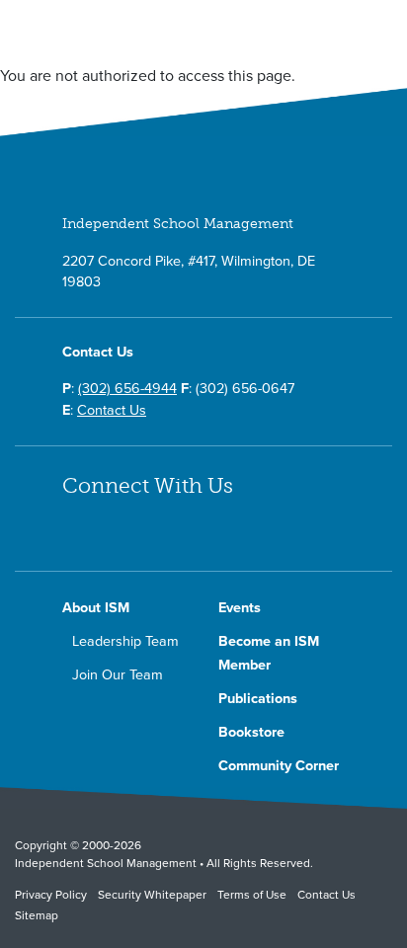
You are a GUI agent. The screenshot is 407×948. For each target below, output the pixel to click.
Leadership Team (125, 641)
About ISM (95, 607)
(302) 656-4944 (127, 388)
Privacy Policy (51, 895)
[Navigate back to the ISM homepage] (111, 36)
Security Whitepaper (152, 895)
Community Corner (278, 765)
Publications (257, 698)
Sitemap (36, 915)
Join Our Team (117, 675)
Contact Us (111, 410)
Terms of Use (251, 895)
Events (239, 607)
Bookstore (251, 732)
